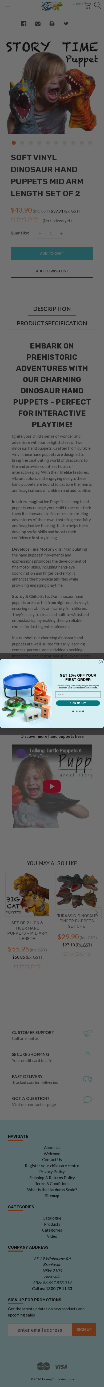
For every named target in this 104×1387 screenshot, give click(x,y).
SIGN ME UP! (78, 703)
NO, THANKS (78, 711)
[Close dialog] (101, 662)
